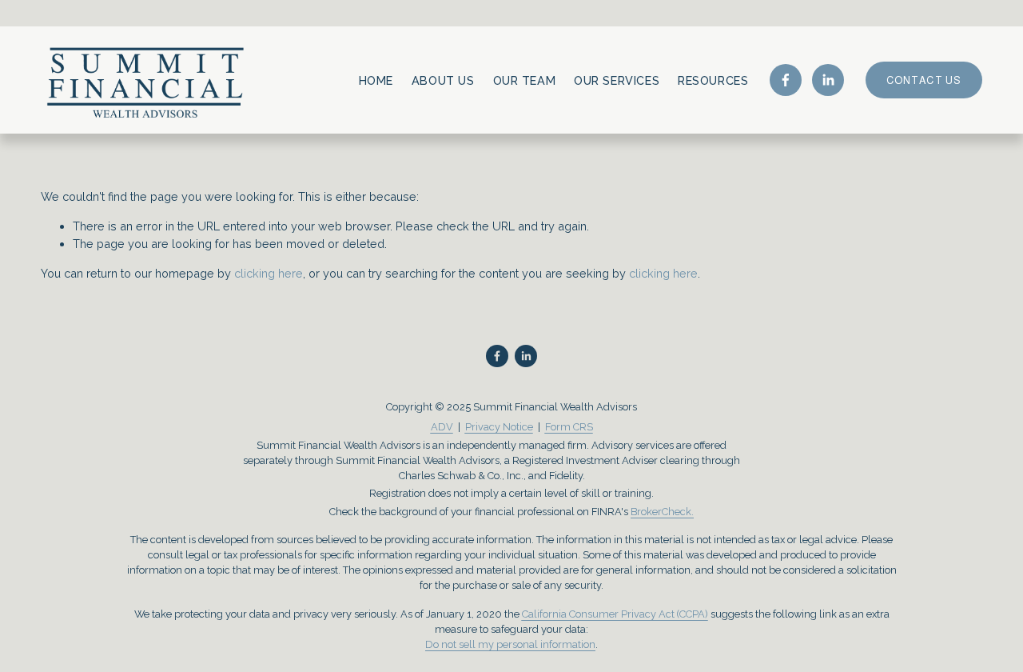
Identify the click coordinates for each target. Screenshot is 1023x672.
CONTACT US (924, 80)
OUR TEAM (524, 80)
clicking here (268, 273)
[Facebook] (786, 80)
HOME (376, 80)
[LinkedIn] (828, 80)
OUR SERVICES (616, 80)
